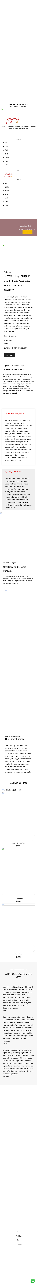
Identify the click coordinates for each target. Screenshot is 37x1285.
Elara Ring (18, 954)
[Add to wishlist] (4, 839)
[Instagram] (3, 1149)
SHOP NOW (27, 232)
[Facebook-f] (9, 1149)
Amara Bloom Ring (18, 843)
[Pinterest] (14, 1149)
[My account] (18, 131)
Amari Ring (18, 898)
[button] (4, 835)
